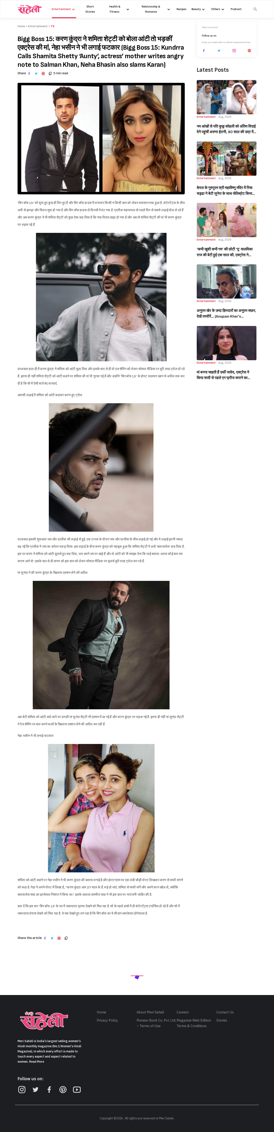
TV (53, 26)
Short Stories (90, 9)
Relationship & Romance (151, 9)
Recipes (181, 9)
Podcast (236, 9)
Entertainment (61, 9)
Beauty (196, 9)
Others (215, 9)
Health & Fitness (114, 9)
